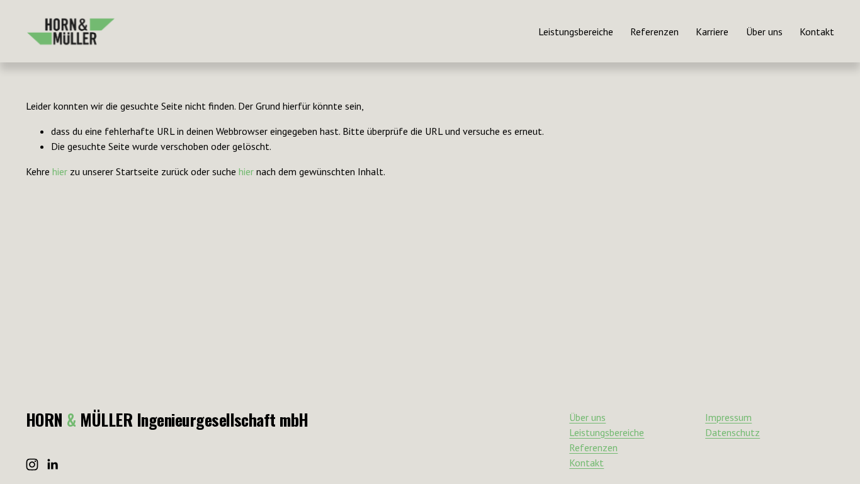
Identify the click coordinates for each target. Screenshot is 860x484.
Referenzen (654, 31)
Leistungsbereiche (575, 31)
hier (59, 171)
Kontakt (817, 31)
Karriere (712, 31)
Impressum (728, 417)
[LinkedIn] (52, 464)
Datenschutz (732, 432)
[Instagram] (32, 464)
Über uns (764, 31)
